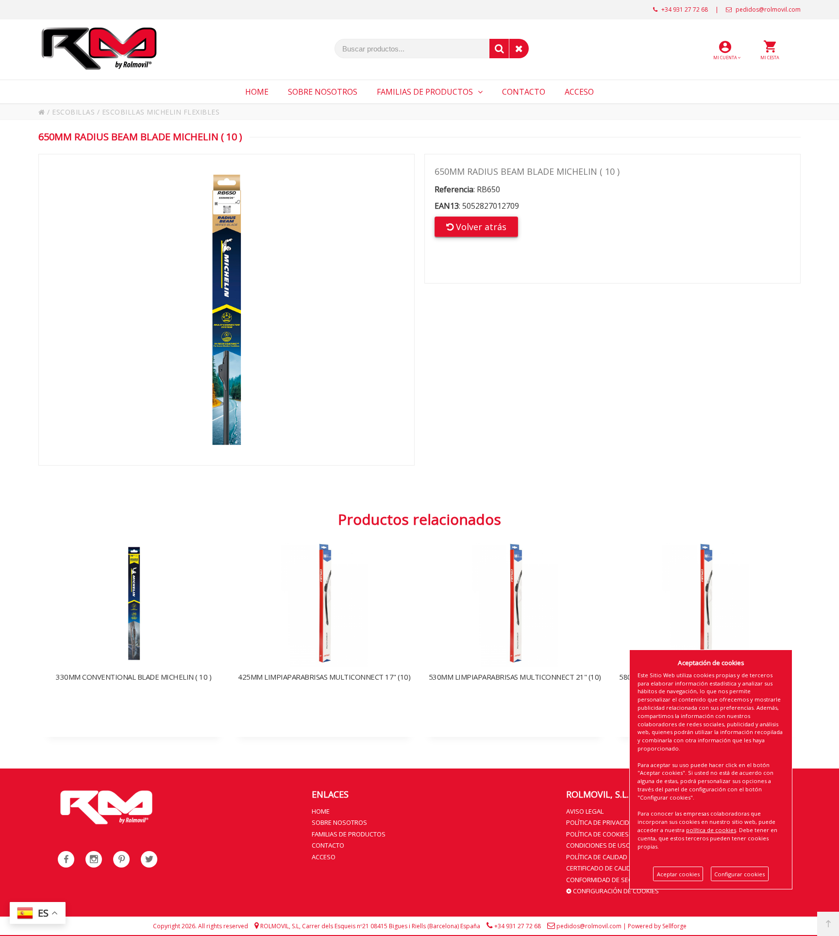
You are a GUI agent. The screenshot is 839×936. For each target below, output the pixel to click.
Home (321, 811)
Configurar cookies (739, 874)
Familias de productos (349, 834)
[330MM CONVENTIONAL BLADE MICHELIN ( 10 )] (133, 630)
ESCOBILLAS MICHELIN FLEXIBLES (161, 112)
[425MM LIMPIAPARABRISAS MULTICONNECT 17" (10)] (324, 630)
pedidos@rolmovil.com (767, 9)
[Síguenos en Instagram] (93, 859)
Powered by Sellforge (657, 926)
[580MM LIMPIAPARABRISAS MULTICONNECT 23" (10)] (705, 630)
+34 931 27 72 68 (684, 9)
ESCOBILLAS (73, 112)
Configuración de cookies (615, 890)
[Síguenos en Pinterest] (121, 859)
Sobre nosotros (339, 822)
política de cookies (711, 830)
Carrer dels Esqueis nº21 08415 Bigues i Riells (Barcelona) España (391, 926)
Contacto (328, 845)
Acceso (324, 856)
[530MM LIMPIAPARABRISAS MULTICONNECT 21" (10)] (514, 630)
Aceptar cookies (678, 874)
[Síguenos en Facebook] (66, 859)
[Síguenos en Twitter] (149, 859)
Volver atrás (479, 227)
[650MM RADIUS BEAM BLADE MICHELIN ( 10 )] (226, 310)
